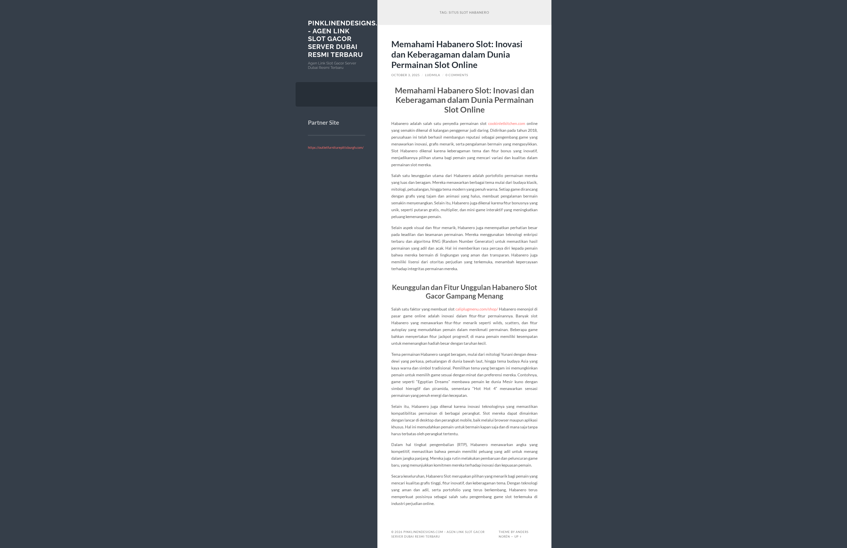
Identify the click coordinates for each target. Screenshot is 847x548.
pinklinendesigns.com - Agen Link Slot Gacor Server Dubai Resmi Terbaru (351, 38)
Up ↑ (518, 536)
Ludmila (432, 75)
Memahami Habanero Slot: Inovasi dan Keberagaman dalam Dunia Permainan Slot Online (457, 54)
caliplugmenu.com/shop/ (476, 309)
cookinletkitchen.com (506, 123)
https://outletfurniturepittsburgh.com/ (336, 147)
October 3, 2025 (405, 75)
